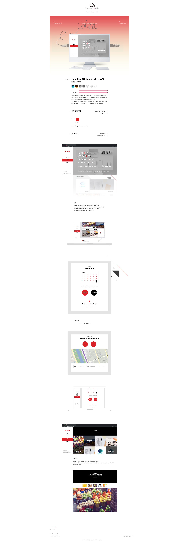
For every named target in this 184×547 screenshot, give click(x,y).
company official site (55, 536)
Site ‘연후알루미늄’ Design (127, 536)
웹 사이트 (53, 529)
